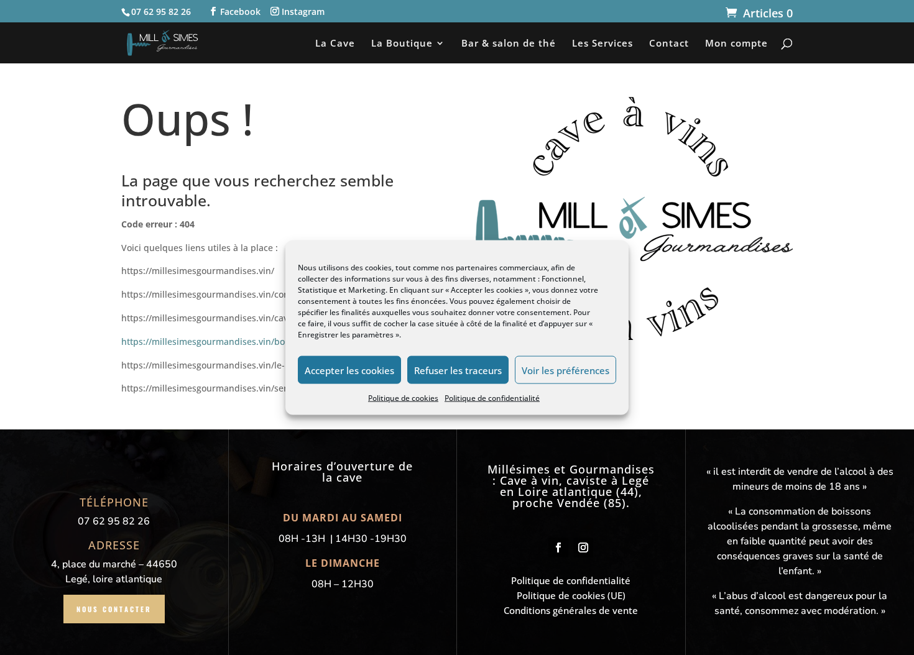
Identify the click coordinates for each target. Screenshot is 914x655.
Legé (635, 480)
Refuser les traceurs (458, 370)
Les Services (602, 44)
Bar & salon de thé (508, 44)
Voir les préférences (565, 370)
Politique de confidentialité (492, 398)
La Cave (335, 44)
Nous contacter (114, 609)
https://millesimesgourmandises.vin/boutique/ (218, 341)
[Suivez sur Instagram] (583, 547)
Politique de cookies (403, 398)
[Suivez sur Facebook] (558, 547)
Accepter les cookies (349, 370)
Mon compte (736, 44)
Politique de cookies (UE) (571, 595)
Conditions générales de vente (571, 610)
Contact (669, 44)
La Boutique (402, 44)
